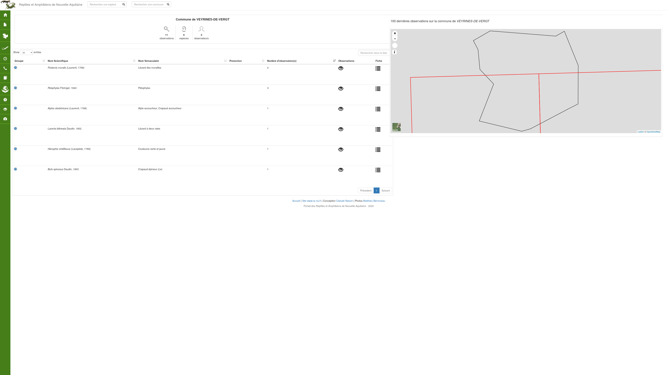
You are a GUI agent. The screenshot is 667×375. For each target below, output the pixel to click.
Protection (235, 60)
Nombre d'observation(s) (282, 60)
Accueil (296, 200)
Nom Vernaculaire (148, 60)
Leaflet (640, 131)
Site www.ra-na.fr (311, 200)
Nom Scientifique (58, 60)
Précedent (366, 190)
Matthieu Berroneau (374, 200)
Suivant (386, 190)
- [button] (395, 38)
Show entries (27, 52)
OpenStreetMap (653, 131)
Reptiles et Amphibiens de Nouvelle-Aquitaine (50, 4)
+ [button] (395, 33)
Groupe (19, 60)
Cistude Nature (344, 200)
